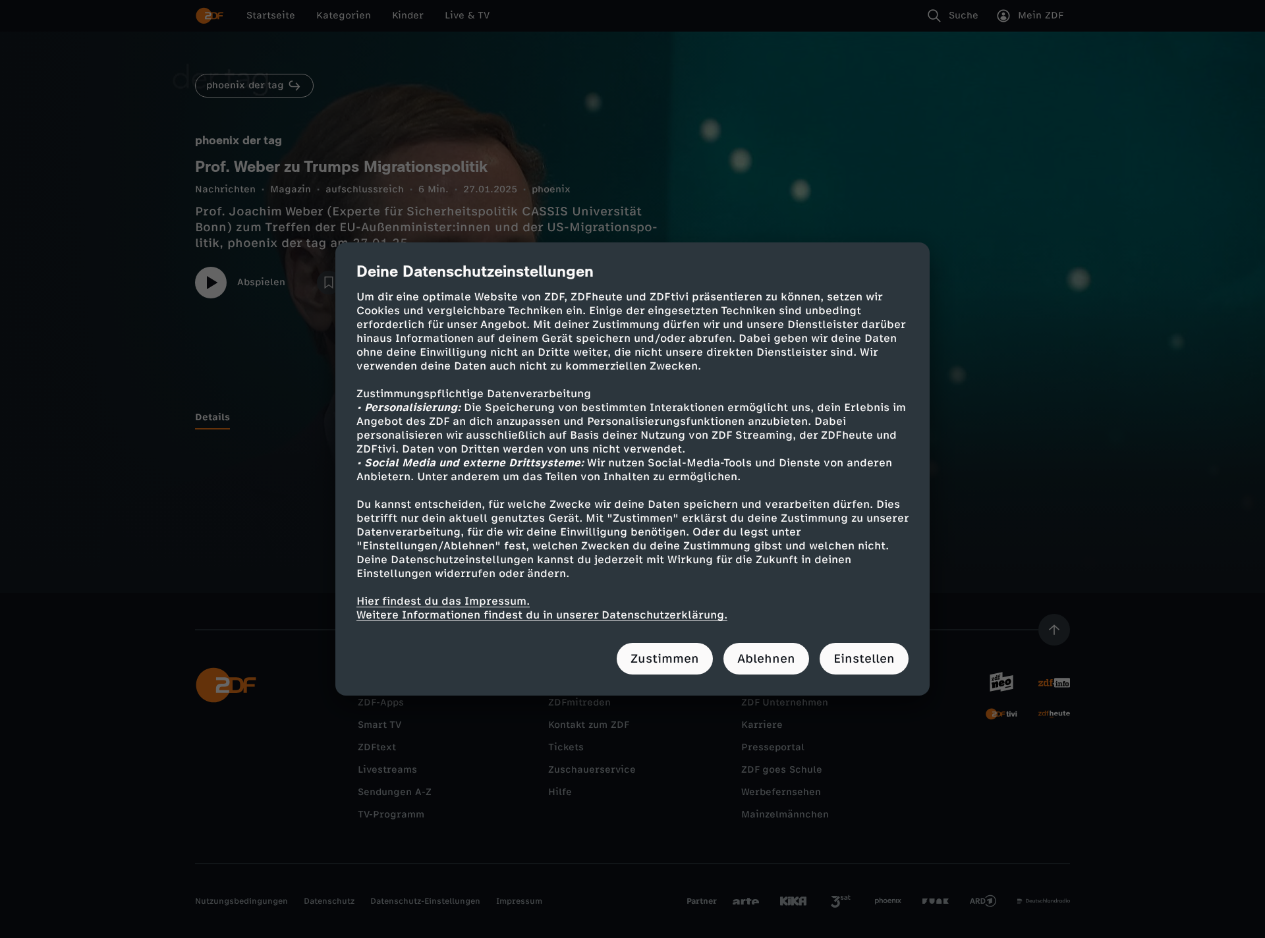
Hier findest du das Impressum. (443, 601)
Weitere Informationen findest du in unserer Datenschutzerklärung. (541, 615)
